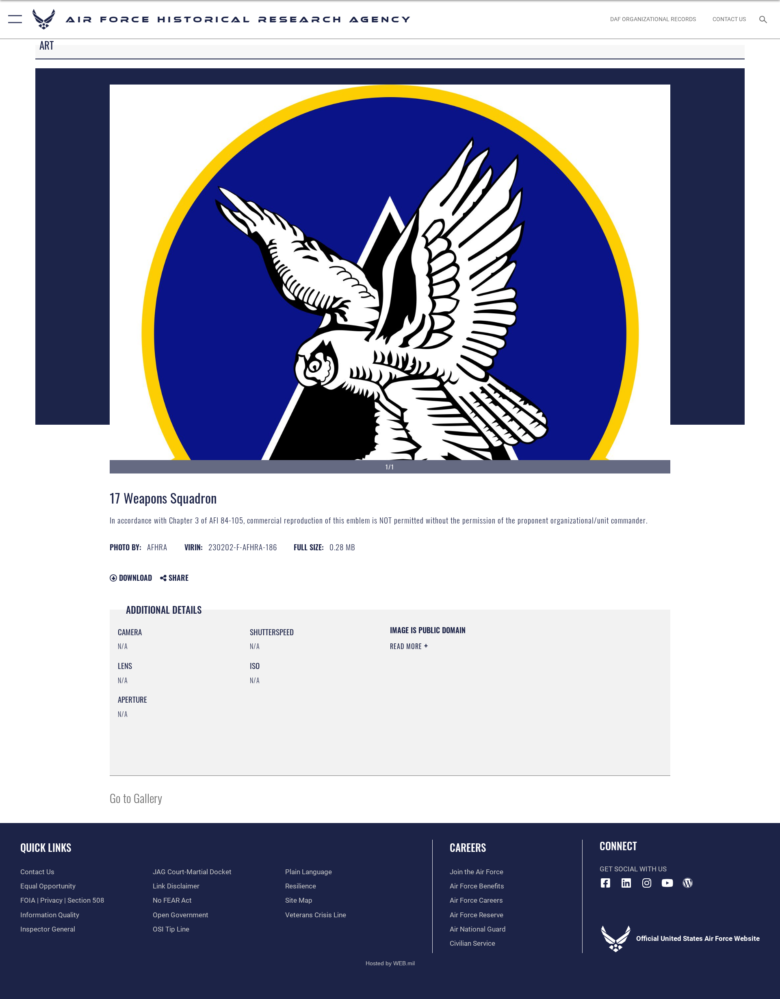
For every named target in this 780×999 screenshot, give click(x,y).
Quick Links (45, 847)
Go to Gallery (136, 797)
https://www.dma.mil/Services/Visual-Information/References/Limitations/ (485, 698)
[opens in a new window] (626, 883)
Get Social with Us (633, 869)
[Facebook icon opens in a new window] (606, 883)
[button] (13, 19)
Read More (407, 646)
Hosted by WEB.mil (390, 963)
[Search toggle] (763, 19)
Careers (468, 847)
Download (134, 577)
